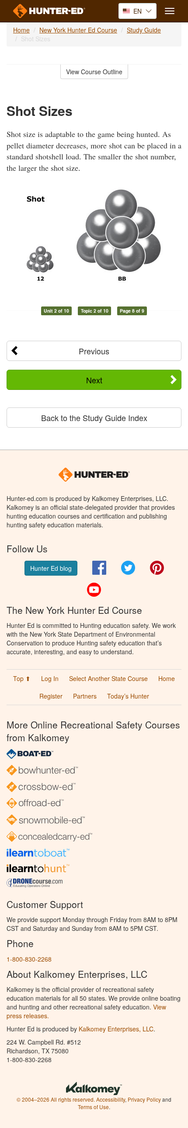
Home (21, 29)
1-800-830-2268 (29, 959)
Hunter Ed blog (51, 568)
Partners (85, 696)
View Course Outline (94, 71)
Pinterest (157, 568)
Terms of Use (93, 1106)
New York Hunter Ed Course (78, 29)
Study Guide (144, 29)
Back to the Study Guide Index (94, 417)
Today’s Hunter (128, 696)
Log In (50, 678)
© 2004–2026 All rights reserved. (56, 1099)
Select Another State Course (108, 678)
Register (51, 696)
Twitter (128, 568)
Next (94, 380)
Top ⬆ (22, 678)
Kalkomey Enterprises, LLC (116, 1028)
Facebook (99, 568)
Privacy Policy (144, 1099)
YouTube (94, 590)
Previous (94, 351)
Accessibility (110, 1099)
